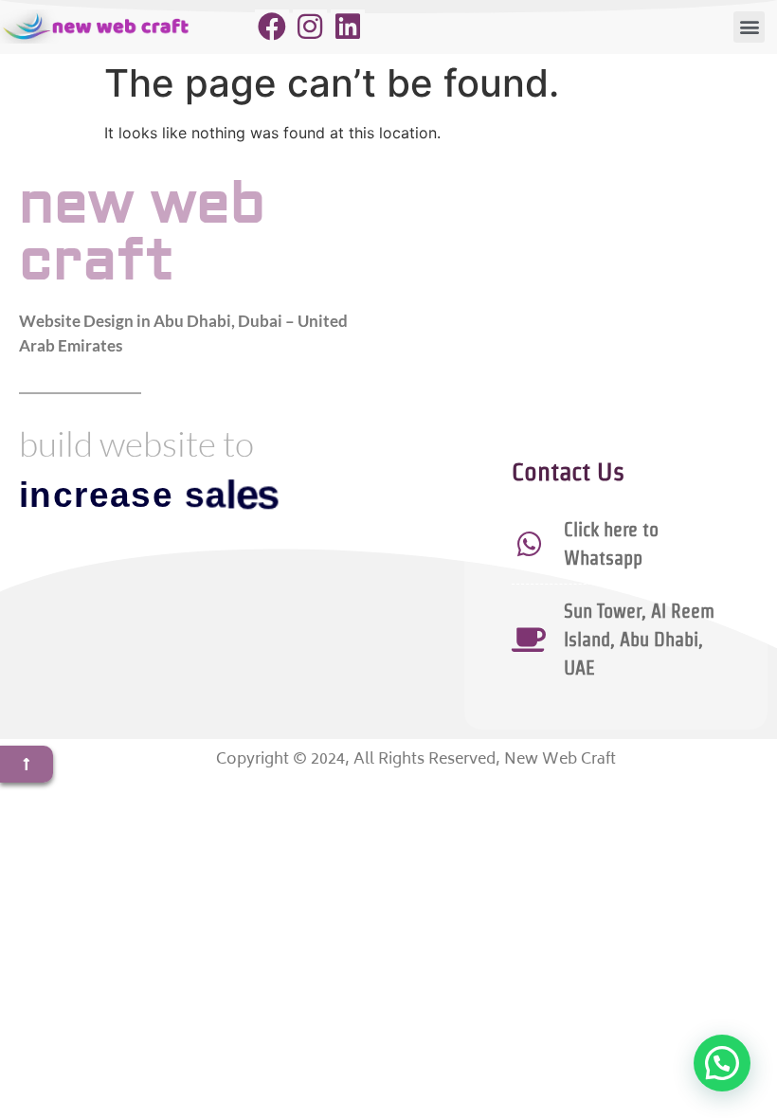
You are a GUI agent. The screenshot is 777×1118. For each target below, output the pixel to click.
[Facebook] (272, 26)
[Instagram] (310, 26)
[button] (749, 27)
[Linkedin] (348, 26)
